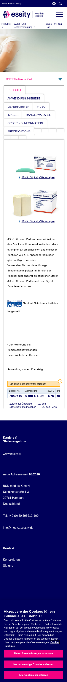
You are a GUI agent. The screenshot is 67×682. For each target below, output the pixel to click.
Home (4, 3)
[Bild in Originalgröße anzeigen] (36, 162)
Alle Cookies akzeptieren (33, 675)
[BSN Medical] (23, 14)
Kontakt (11, 3)
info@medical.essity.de (18, 527)
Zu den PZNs (49, 406)
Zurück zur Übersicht (21, 403)
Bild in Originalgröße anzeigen (38, 177)
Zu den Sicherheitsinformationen (27, 405)
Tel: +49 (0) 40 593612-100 (21, 515)
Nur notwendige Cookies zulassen (33, 664)
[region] (33, 641)
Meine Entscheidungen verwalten (33, 653)
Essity (19, 3)
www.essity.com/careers (19, 453)
